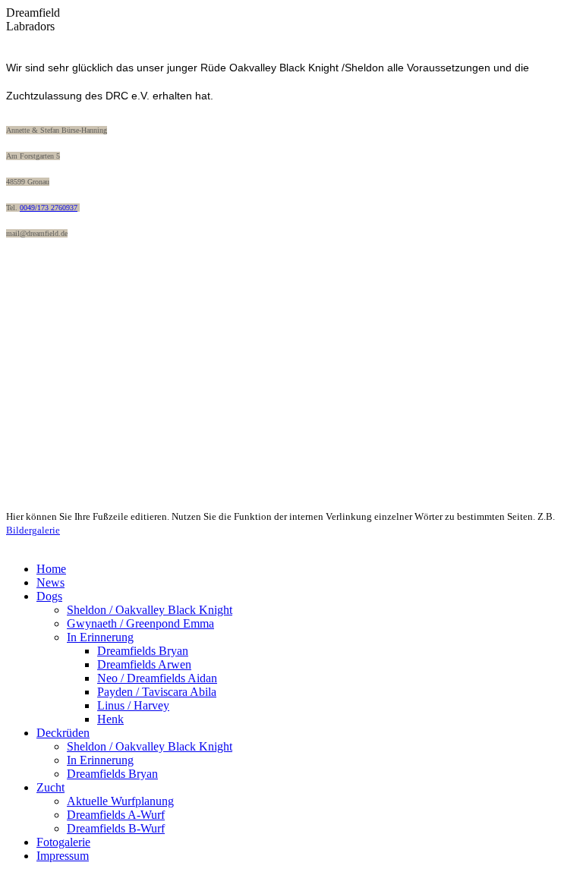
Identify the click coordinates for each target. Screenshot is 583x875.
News (50, 582)
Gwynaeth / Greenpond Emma (140, 623)
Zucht (50, 787)
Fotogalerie (63, 842)
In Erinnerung (100, 637)
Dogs (49, 596)
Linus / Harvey (133, 705)
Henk (110, 719)
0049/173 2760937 (48, 207)
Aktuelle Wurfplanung (120, 801)
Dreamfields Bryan (142, 650)
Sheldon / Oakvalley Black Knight (149, 609)
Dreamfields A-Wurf (116, 814)
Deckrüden (63, 732)
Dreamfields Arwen (144, 664)
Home (51, 568)
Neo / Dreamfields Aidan (157, 678)
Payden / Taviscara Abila (156, 691)
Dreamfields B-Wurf (116, 828)
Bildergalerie (33, 530)
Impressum (62, 855)
